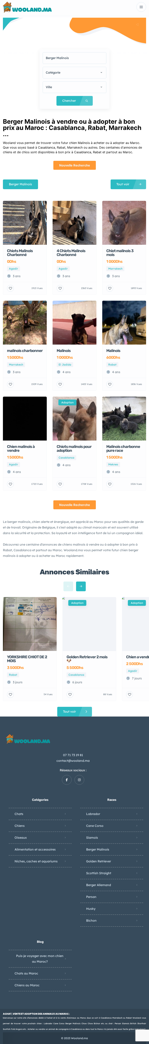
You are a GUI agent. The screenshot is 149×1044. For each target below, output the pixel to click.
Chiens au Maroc (27, 985)
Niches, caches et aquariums (36, 861)
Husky (90, 909)
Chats (19, 814)
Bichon (91, 920)
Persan (91, 897)
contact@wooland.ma (73, 761)
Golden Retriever (98, 861)
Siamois (92, 837)
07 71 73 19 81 (73, 755)
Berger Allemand (98, 885)
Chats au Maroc (26, 973)
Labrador (93, 814)
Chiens (20, 826)
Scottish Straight (98, 873)
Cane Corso (94, 826)
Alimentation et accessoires (35, 849)
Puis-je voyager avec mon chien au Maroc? (39, 958)
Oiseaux (21, 837)
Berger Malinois (97, 849)
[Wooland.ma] (28, 7)
